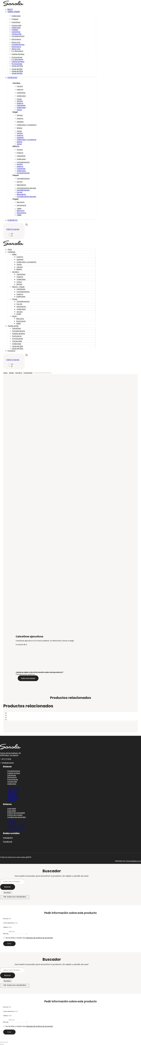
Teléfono (6, 927)
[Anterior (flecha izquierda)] (1, 1044)
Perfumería (16, 39)
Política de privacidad (16, 825)
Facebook (7, 841)
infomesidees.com (133, 861)
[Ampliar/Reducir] (1, 1042)
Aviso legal (11, 821)
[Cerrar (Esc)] (7, 1042)
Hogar (14, 316)
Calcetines (16, 22)
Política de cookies (14, 827)
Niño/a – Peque (18, 287)
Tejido (19, 208)
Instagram (8, 837)
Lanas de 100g (17, 66)
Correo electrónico (9, 923)
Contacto (11, 351)
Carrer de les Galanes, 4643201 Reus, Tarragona (10, 754)
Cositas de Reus (18, 54)
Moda (11, 373)
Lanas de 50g (17, 69)
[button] (51, 12)
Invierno (20, 89)
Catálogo (11, 252)
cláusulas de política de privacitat (39, 938)
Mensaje (6, 933)
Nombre (5, 918)
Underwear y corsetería (26, 125)
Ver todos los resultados (14, 896)
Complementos (18, 36)
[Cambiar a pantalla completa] (3, 1042)
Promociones (17, 57)
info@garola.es (8, 763)
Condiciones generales (16, 817)
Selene (19, 128)
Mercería (20, 202)
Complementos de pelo (26, 188)
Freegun (15, 19)
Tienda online (13, 326)
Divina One (16, 42)
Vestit (18, 314)
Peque (14, 299)
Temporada (16, 25)
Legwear (20, 121)
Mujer (14, 254)
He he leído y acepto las (29, 938)
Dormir (19, 182)
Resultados (7, 892)
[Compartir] (5, 1042)
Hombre (15, 272)
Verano (20, 86)
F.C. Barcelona (17, 51)
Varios (19, 99)
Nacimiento (21, 185)
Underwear (16, 16)
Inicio (10, 249)
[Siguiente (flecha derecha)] (3, 1044)
